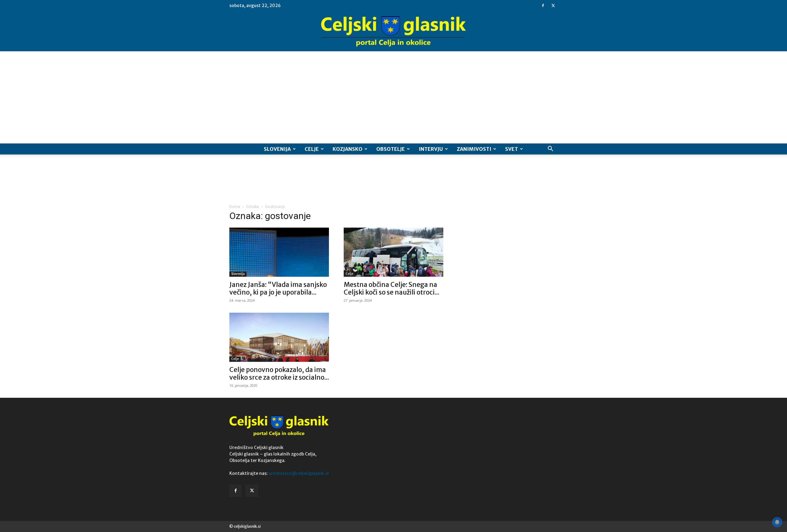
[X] (553, 5)
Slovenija (277, 149)
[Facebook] (543, 5)
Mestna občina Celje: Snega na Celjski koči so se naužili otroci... (391, 288)
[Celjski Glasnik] (393, 31)
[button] (550, 149)
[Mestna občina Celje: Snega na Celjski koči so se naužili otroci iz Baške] (393, 252)
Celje (312, 149)
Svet (511, 149)
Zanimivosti (474, 149)
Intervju (431, 149)
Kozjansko (347, 149)
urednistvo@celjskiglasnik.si (299, 473)
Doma (234, 206)
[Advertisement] (393, 97)
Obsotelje (390, 149)
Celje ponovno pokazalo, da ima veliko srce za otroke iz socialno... (279, 373)
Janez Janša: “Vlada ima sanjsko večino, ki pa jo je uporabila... (278, 288)
